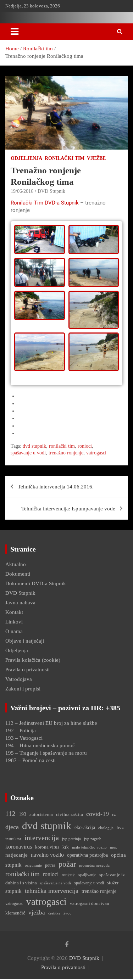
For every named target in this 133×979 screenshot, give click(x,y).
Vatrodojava (18, 679)
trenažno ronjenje (66, 452)
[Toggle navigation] (14, 31)
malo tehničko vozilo (89, 847)
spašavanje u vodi (28, 452)
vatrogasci (96, 452)
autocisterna (41, 814)
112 (10, 813)
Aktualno (15, 564)
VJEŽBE (96, 158)
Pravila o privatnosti (27, 669)
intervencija (41, 837)
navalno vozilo (47, 854)
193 (22, 814)
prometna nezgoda (94, 865)
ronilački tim (62, 446)
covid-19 (97, 813)
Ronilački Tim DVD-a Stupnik (45, 203)
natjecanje (16, 855)
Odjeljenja (16, 650)
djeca (12, 826)
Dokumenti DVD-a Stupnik (35, 583)
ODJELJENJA (26, 158)
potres (50, 865)
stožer (113, 882)
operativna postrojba (87, 855)
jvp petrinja (71, 839)
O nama (14, 631)
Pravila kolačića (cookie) (32, 660)
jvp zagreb (92, 839)
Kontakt (14, 612)
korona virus (47, 847)
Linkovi (14, 622)
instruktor (13, 839)
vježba (36, 912)
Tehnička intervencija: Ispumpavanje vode (68, 508)
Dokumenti (17, 574)
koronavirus (18, 847)
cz (114, 814)
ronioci (85, 446)
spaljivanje (87, 874)
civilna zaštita (69, 814)
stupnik (13, 891)
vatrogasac (14, 903)
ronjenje (68, 874)
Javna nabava (20, 602)
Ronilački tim (64, 158)
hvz (120, 827)
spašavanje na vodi (55, 883)
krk (65, 847)
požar (67, 864)
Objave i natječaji (24, 641)
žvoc (67, 913)
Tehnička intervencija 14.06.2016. (56, 486)
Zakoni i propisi (22, 689)
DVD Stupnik (51, 191)
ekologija (105, 828)
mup (113, 847)
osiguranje (33, 865)
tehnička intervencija (51, 890)
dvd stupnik (34, 446)
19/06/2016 (22, 191)
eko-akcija (84, 827)
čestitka (54, 913)
